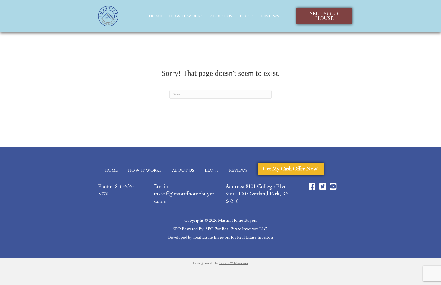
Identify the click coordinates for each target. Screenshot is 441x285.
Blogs (247, 16)
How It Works (186, 16)
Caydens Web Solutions (233, 263)
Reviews (270, 16)
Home (155, 16)
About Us (221, 16)
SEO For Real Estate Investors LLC (236, 229)
